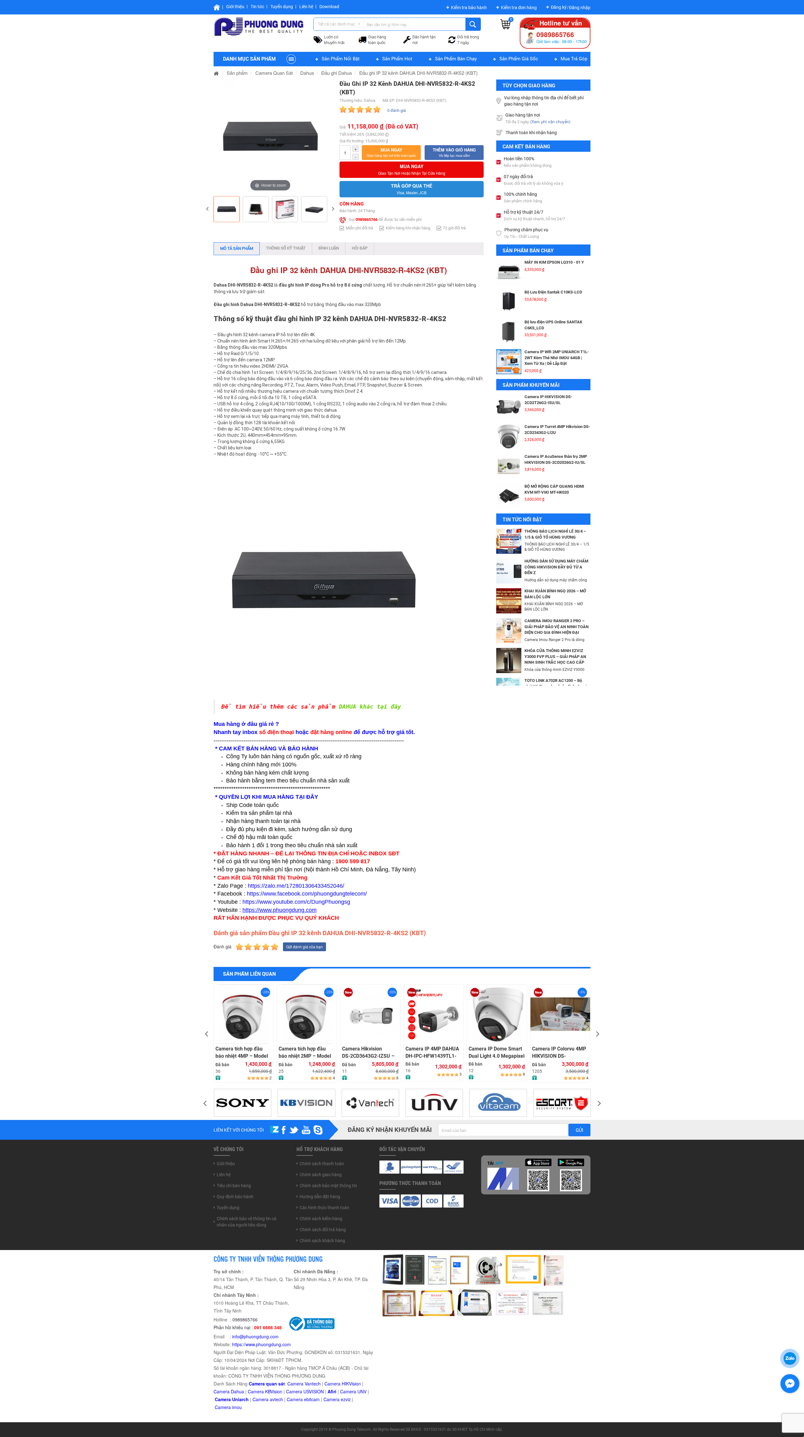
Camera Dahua (229, 1391)
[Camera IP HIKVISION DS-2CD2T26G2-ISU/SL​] (508, 406)
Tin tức (257, 6)
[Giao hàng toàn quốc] (362, 39)
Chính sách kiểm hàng (321, 1218)
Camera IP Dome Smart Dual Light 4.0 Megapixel (433, 1052)
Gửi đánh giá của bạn (304, 946)
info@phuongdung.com (255, 1336)
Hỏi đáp (359, 248)
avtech (276, 1399)
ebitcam (312, 1399)
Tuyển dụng (281, 6)
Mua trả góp (574, 59)
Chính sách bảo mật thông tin (328, 1185)
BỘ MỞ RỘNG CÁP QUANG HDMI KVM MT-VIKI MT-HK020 (554, 489)
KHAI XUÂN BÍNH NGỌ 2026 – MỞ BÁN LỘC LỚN (555, 594)
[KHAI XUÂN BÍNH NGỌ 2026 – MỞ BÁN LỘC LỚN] (508, 600)
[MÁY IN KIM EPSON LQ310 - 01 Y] (508, 272)
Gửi (579, 1130)
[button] (391, 152)
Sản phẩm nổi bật (341, 59)
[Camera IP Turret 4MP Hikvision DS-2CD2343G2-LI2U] (508, 436)
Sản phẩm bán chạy (456, 59)
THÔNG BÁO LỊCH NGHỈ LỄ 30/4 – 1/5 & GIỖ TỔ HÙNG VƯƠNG (555, 534)
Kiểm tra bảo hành (469, 7)
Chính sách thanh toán (322, 1163)
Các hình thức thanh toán (324, 1207)
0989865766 (367, 219)
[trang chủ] (216, 72)
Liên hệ (306, 6)
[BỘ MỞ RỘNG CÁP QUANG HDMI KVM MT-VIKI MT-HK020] (508, 496)
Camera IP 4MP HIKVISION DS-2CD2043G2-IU (550, 1052)
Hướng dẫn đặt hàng (320, 1196)
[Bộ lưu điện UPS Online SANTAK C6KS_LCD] (508, 331)
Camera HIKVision (342, 1383)
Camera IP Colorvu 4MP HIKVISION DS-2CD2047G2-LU (496, 1052)
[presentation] (206, 1033)
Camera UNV (353, 1391)
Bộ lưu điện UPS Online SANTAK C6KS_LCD (553, 325)
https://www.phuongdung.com (261, 1344)
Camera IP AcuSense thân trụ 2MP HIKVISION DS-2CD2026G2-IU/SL (555, 459)
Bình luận (328, 248)
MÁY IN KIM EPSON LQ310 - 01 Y (554, 262)
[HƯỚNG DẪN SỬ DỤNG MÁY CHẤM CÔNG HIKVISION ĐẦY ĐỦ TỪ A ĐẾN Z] (508, 570)
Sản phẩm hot (397, 59)
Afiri (332, 1391)
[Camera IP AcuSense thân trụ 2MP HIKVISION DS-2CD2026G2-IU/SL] (508, 466)
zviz (347, 1399)
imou (237, 1407)
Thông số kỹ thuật (286, 248)
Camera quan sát (267, 1383)
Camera (261, 1399)
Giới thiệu (235, 6)
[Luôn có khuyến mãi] (318, 39)
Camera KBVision (265, 1391)
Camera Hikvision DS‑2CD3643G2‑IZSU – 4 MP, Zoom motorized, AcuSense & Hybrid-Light (305, 1052)
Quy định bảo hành (235, 1196)
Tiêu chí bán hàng (234, 1185)
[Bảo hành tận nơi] (407, 39)
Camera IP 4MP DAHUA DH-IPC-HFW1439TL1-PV (369, 1052)
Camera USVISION (305, 1391)
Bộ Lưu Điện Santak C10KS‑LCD (553, 292)
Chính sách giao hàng (321, 1174)
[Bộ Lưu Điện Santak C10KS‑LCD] (508, 302)
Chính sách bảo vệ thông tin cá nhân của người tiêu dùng (246, 1221)
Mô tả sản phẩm (236, 248)
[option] (270, 136)
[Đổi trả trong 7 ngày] (452, 39)
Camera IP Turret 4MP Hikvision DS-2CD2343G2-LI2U (557, 429)
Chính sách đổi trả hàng (323, 1229)
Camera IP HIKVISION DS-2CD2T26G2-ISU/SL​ (548, 399)
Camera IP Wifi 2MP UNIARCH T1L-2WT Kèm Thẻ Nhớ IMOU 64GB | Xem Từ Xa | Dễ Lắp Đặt (556, 357)
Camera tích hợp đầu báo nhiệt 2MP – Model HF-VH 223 (241, 1052)
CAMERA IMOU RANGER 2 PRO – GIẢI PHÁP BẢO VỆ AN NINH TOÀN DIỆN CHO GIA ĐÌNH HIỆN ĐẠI (556, 626)
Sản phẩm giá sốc (518, 59)
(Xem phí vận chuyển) (550, 121)
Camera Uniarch (232, 1399)
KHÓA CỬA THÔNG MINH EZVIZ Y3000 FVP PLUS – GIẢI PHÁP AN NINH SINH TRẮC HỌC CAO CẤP (555, 656)
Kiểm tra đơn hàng (519, 7)
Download (329, 6)
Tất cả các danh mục (336, 24)
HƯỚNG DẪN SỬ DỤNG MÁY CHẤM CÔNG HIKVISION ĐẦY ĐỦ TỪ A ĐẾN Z (556, 567)
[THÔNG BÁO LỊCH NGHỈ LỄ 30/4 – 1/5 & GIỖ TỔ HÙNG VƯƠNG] (508, 540)
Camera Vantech (304, 1383)
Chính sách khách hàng (322, 1240)
